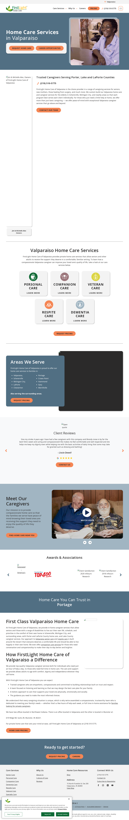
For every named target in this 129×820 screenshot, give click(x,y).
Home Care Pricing (18, 730)
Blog (68, 775)
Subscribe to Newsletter (106, 781)
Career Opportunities (50, 48)
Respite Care (11, 788)
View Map (70, 788)
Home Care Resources (77, 770)
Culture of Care (42, 778)
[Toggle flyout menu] (120, 8)
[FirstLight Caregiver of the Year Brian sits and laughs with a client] (87, 514)
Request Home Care (21, 48)
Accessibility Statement (94, 807)
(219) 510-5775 (110, 8)
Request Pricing (65, 333)
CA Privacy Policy (79, 807)
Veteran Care (11, 791)
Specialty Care (11, 794)
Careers (82, 8)
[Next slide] (123, 450)
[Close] (69, 799)
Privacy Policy (62, 809)
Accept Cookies (63, 814)
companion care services (51, 644)
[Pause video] (115, 61)
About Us (39, 775)
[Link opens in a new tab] (21, 569)
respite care (63, 639)
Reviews (39, 781)
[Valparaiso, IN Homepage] (16, 8)
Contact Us (64, 465)
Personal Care (11, 778)
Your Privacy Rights (13, 814)
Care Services (58, 8)
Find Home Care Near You (21, 535)
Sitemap (105, 807)
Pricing (93, 8)
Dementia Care (11, 784)
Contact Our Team (48, 110)
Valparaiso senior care (45, 639)
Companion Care (12, 781)
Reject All (48, 814)
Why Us (71, 8)
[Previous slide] (6, 450)
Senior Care (10, 775)
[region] (37, 807)
